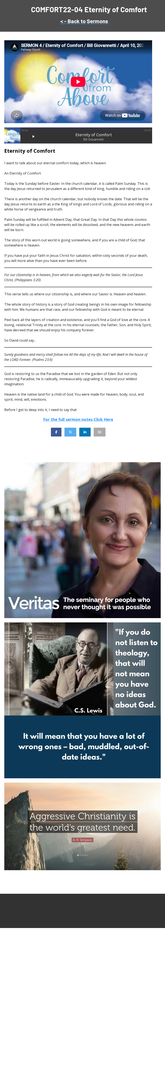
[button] (33, 136)
